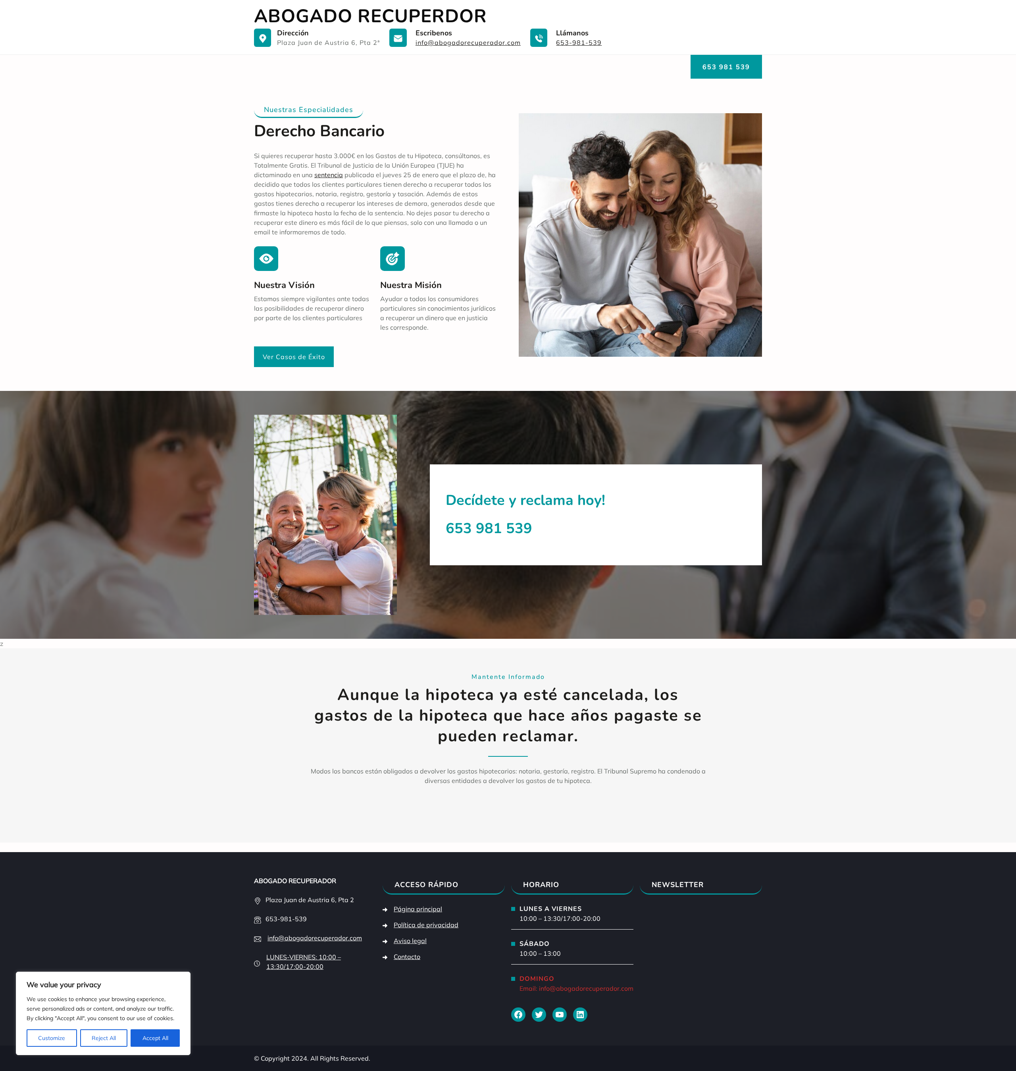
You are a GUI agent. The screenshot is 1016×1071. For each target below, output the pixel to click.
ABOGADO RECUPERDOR (370, 16)
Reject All (104, 1038)
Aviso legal (410, 941)
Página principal (418, 909)
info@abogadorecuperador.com (468, 42)
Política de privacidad (426, 925)
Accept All (155, 1038)
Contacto (407, 957)
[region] (103, 1013)
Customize (51, 1038)
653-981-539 (579, 42)
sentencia (328, 175)
